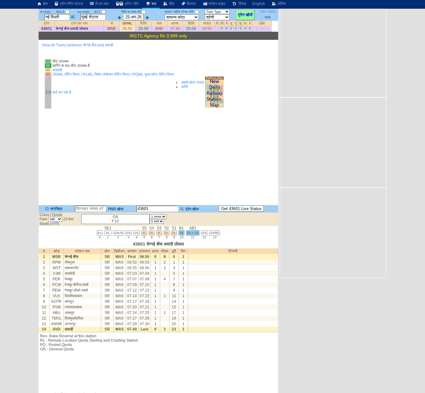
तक (159, 23)
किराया (191, 4)
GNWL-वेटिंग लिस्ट (66, 74)
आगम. (175, 23)
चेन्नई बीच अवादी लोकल (72, 28)
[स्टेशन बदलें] (72, 17)
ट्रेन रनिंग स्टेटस (71, 4)
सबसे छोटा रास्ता (192, 82)
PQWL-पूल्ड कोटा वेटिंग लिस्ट (153, 74)
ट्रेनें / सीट (131, 4)
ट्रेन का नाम (79, 23)
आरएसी (57, 70)
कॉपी (184, 87)
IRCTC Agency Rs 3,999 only (158, 35)
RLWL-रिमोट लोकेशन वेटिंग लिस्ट (106, 74)
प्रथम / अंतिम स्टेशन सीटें (179, 11)
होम (45, 4)
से (111, 23)
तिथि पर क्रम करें (131, 11)
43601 (46, 28)
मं (226, 23)
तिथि (143, 23)
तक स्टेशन (83, 12)
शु (240, 23)
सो (222, 23)
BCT (97, 11)
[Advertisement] (158, 370)
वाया (268, 17)
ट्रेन (46, 23)
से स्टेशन (45, 12)
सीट (171, 4)
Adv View (268, 12)
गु (236, 23)
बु (231, 23)
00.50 (207, 28)
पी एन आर (101, 4)
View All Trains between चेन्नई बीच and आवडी (77, 45)
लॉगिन (281, 4)
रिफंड (241, 4)
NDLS (60, 11)
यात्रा (207, 23)
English (258, 4)
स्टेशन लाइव (216, 4)
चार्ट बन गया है (61, 92)
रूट (153, 4)
